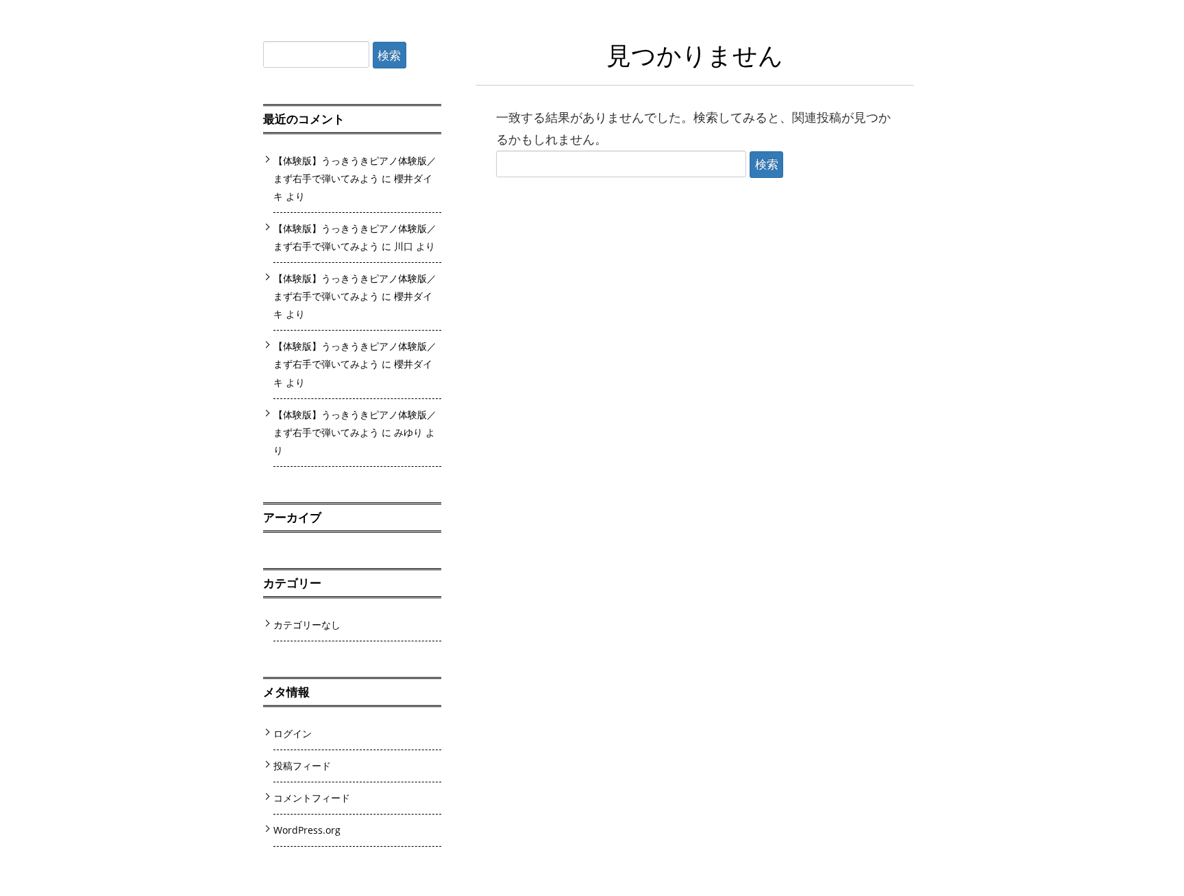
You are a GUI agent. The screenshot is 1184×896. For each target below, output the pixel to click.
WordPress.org (307, 829)
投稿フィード (302, 765)
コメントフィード (311, 797)
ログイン (292, 733)
